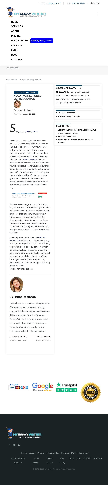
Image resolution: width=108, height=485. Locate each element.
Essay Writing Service (31, 79)
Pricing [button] (16, 36)
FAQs (14, 50)
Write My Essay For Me (41, 41)
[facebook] (9, 445)
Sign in (4, 479)
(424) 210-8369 (78, 3)
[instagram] (19, 445)
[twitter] (14, 445)
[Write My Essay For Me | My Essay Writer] (26, 14)
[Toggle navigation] (99, 14)
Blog (14, 55)
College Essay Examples (26, 92)
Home (14, 22)
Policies (65, 453)
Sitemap (98, 458)
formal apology (30, 159)
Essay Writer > (13, 79)
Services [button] (17, 26)
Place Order (19, 40)
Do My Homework (80, 453)
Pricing (40, 453)
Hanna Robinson (24, 110)
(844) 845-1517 (55, 3)
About (15, 31)
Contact (16, 59)
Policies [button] (16, 45)
